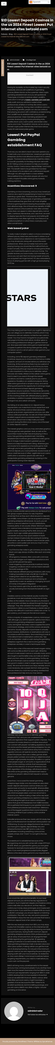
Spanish (36, 2)
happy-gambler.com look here (37, 100)
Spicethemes (47, 1041)
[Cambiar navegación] (4, 4)
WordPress (22, 1041)
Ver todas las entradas (37, 1014)
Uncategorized (31, 60)
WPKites (37, 1041)
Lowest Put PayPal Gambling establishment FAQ (29, 79)
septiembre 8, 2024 (2, 67)
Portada (4, 34)
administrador (15, 60)
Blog (11, 34)
